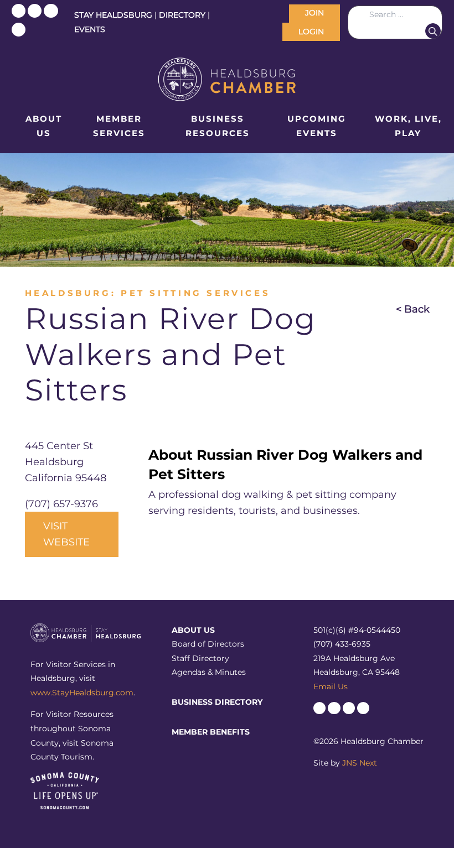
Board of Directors (208, 644)
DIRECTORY (182, 15)
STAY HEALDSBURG (113, 15)
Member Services (119, 125)
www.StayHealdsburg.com (81, 693)
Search (433, 31)
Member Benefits (211, 732)
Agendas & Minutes (209, 672)
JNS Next (359, 763)
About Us (43, 125)
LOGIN (311, 32)
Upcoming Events (316, 125)
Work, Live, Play (408, 125)
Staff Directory (200, 658)
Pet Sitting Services (195, 293)
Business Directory (217, 702)
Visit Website (66, 534)
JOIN (314, 13)
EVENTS (89, 29)
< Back (413, 309)
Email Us (330, 686)
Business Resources (217, 125)
